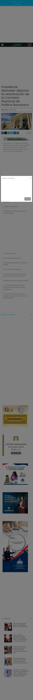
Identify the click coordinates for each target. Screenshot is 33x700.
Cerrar (28, 199)
